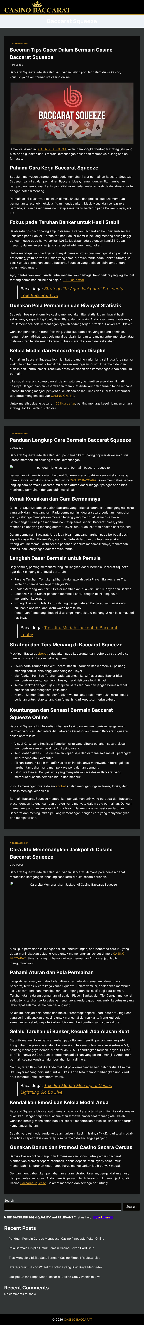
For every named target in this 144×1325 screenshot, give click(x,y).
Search (9, 1200)
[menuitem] (84, 480)
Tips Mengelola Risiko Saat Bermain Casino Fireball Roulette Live (54, 1257)
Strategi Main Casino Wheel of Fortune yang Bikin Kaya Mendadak (55, 1267)
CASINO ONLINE (19, 43)
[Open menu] (136, 7)
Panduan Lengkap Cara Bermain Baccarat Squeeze (70, 440)
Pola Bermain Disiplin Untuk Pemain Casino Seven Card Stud (51, 1248)
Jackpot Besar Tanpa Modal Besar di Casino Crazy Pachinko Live (54, 1277)
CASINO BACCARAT (52, 149)
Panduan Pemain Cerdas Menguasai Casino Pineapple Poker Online (56, 1238)
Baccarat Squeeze (33, 1183)
